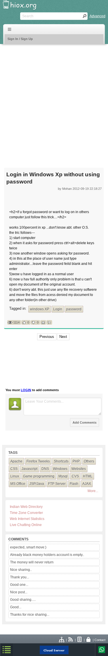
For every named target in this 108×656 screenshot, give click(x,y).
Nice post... (18, 592)
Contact (99, 640)
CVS (75, 476)
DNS (45, 469)
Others (89, 461)
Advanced (97, 16)
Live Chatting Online (26, 525)
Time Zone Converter (26, 513)
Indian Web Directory (26, 507)
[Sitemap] (62, 639)
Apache (16, 461)
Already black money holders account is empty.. (47, 555)
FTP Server (57, 484)
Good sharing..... (23, 600)
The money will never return (32, 562)
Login (57, 309)
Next (63, 336)
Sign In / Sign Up (20, 39)
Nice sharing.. (21, 570)
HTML (87, 476)
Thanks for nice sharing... (29, 615)
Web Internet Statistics (27, 519)
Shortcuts (61, 461)
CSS (14, 469)
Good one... (19, 585)
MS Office (17, 484)
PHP (76, 461)
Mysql (63, 476)
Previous (46, 336)
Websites (78, 469)
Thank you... (19, 577)
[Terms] (80, 639)
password (74, 309)
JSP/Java (36, 484)
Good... (15, 607)
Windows (60, 469)
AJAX (86, 484)
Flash (74, 484)
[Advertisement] (54, 102)
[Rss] (71, 639)
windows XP (39, 309)
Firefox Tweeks (38, 461)
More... (93, 491)
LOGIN (26, 390)
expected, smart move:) (28, 547)
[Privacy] (89, 639)
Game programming (38, 476)
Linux (14, 476)
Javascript (29, 469)
